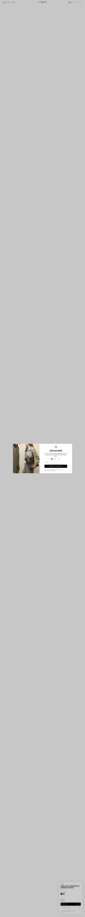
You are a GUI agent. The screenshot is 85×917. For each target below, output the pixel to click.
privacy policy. (53, 470)
